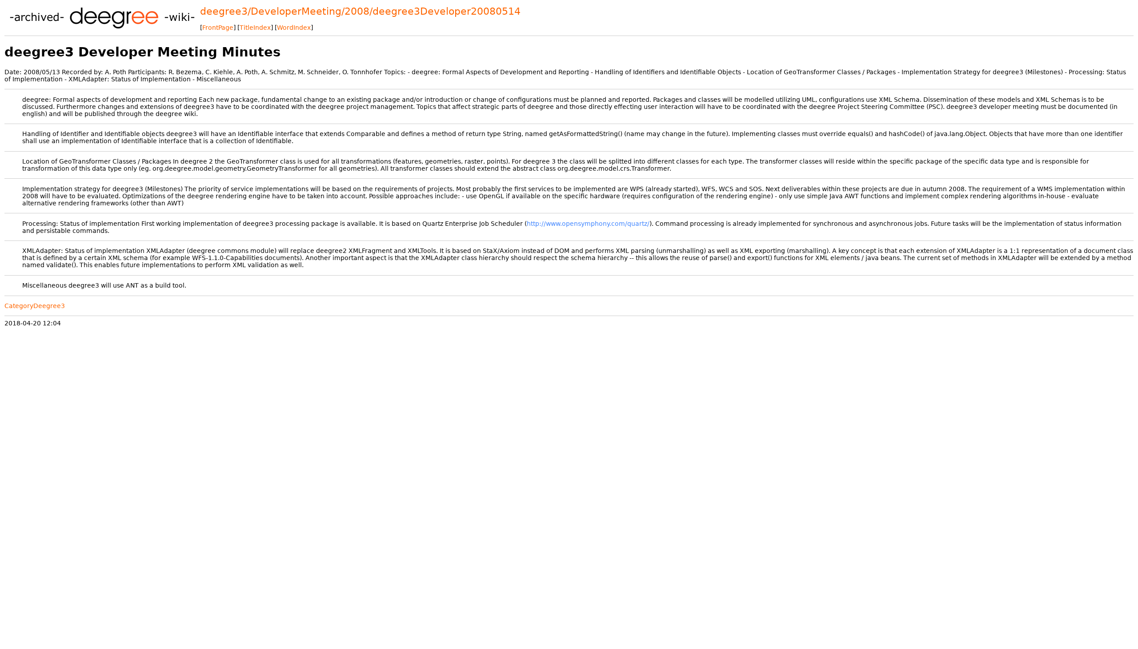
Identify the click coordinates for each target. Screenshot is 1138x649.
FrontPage (217, 27)
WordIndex (294, 27)
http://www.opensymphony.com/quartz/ (588, 223)
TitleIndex (255, 27)
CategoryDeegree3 (34, 305)
